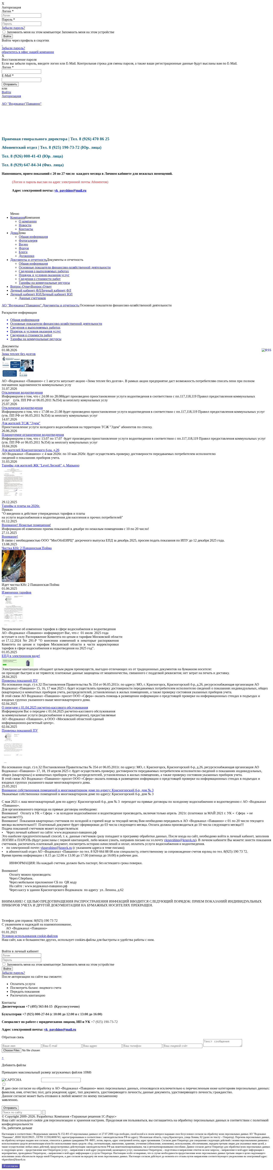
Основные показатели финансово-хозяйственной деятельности (65, 267)
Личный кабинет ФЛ (25, 290)
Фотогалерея (28, 240)
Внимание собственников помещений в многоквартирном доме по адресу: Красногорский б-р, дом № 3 (78, 790)
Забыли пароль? (13, 28)
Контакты (26, 229)
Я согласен (10, 1166)
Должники (26, 256)
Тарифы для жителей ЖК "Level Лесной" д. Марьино (40, 465)
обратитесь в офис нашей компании (28, 52)
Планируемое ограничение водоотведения (33, 434)
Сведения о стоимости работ (40, 279)
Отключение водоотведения (22, 392)
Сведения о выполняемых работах (44, 271)
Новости (25, 225)
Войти (6, 92)
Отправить (10, 1107)
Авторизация (11, 96)
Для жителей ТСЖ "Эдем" (21, 423)
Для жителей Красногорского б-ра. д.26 (30, 450)
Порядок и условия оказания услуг (44, 275)
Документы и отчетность (28, 259)
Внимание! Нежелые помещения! (26, 525)
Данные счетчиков (32, 298)
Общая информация (33, 236)
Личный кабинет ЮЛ (25, 294)
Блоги (23, 252)
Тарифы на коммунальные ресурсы (44, 283)
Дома (14, 233)
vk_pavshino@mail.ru (70, 190)
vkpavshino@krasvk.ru (179, 840)
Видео (23, 244)
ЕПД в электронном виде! (21, 656)
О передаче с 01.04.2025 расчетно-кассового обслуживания (45, 707)
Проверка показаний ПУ (20, 680)
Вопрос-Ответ (20, 286)
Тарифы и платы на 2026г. (21, 506)
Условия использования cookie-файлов (30, 936)
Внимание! (10, 536)
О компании (28, 221)
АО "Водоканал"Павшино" (22, 305)
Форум (24, 248)
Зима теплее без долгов (19, 354)
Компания (17, 217)
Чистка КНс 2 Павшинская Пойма (27, 548)
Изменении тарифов (16, 592)
